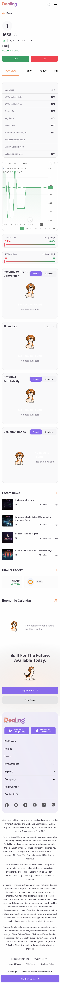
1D (22, 229)
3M (36, 229)
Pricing (8, 748)
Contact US (11, 794)
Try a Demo (30, 700)
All (54, 229)
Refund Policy (14, 964)
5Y (50, 229)
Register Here (28, 690)
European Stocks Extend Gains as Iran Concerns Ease (33, 518)
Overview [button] (10, 70)
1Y (45, 229)
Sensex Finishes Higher (26, 533)
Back (9, 13)
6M (41, 229)
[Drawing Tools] (5, 163)
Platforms (10, 741)
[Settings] (54, 163)
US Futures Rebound (25, 500)
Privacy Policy (40, 959)
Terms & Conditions (20, 959)
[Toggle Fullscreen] (50, 163)
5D (27, 229)
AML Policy (31, 964)
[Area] (10, 163)
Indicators (23, 163)
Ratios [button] (43, 70)
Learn (7, 756)
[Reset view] (30, 219)
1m (15, 163)
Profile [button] (28, 70)
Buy (16, 58)
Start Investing (28, 979)
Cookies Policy (47, 964)
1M (31, 229)
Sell (44, 58)
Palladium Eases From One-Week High (33, 550)
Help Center (11, 786)
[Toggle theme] (48, 4)
